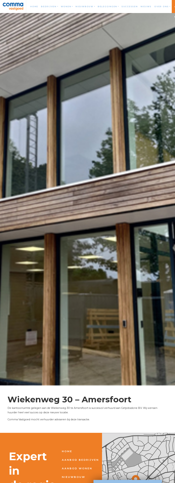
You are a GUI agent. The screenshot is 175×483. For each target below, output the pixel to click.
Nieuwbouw (84, 6)
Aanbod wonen (77, 468)
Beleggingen (107, 6)
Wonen (66, 6)
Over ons (161, 6)
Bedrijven (49, 6)
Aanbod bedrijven (80, 459)
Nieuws (146, 6)
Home (34, 6)
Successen (130, 6)
